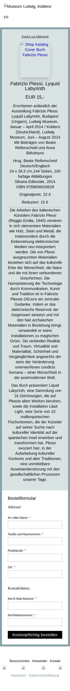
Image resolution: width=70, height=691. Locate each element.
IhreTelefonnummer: (21, 615)
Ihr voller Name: (18, 517)
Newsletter (39, 661)
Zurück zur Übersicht (35, 36)
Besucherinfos (20, 661)
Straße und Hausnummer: (25, 534)
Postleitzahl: (16, 550)
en (6, 17)
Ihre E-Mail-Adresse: (21, 598)
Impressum (18, 675)
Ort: (10, 567)
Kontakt (55, 661)
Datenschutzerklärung (44, 675)
